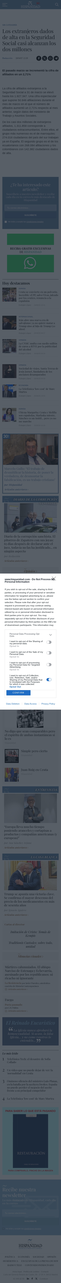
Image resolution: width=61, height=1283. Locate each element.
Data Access (30, 704)
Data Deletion (13, 704)
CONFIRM (18, 693)
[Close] (55, 580)
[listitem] (30, 635)
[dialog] (30, 642)
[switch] (48, 642)
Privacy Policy (48, 704)
